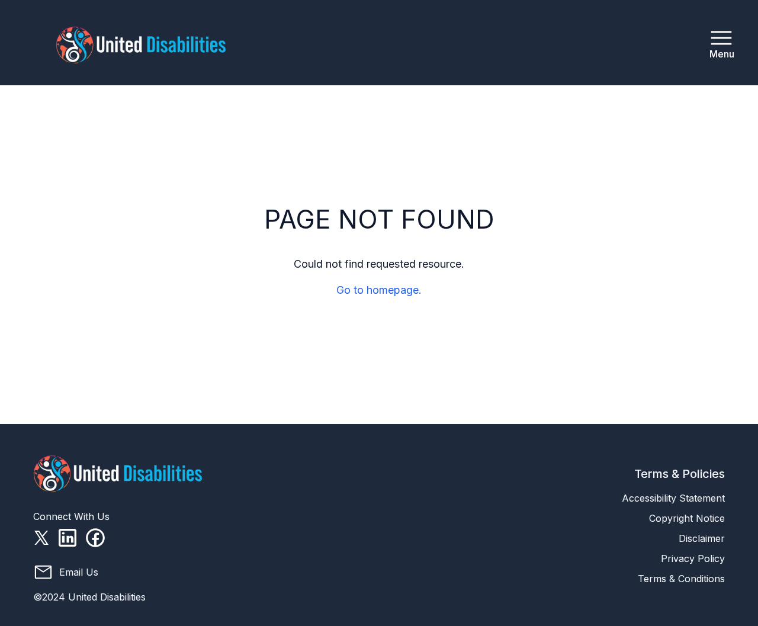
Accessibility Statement (673, 498)
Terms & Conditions (681, 579)
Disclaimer (702, 538)
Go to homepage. (379, 290)
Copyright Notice (687, 518)
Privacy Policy (693, 558)
